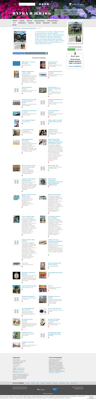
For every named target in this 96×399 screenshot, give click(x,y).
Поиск (67, 383)
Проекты (33, 383)
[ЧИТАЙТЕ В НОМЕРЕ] (75, 17)
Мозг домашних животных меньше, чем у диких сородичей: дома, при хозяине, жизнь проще (49, 39)
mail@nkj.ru (15, 366)
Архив (14, 22)
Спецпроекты (22, 22)
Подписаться (71, 49)
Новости (15, 20)
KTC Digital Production (78, 388)
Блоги (38, 383)
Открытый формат (39, 20)
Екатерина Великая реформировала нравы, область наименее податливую (49, 34)
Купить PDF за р (18, 53)
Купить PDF (79, 49)
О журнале (55, 383)
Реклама (54, 22)
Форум (14, 25)
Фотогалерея (62, 383)
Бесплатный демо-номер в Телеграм (35, 53)
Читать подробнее (75, 66)
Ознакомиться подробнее (54, 372)
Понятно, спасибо (91, 397)
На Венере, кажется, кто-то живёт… (48, 42)
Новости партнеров (52, 20)
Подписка (31, 22)
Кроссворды (49, 383)
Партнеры (27, 383)
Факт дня (29, 20)
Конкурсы (42, 383)
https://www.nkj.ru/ (17, 365)
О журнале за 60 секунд (69, 12)
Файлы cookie (73, 383)
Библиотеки (46, 22)
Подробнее (68, 397)
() (75, 4)
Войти (81, 4)
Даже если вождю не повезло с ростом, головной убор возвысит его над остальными (50, 41)
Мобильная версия (48, 393)
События (22, 20)
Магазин (38, 22)
